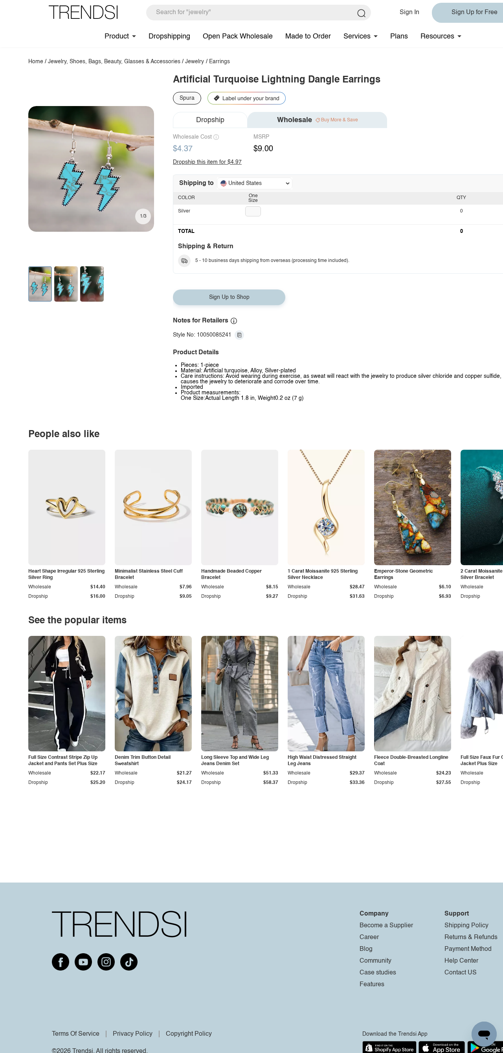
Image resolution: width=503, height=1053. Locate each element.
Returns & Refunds (470, 937)
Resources (437, 36)
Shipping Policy (466, 926)
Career (369, 937)
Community (375, 961)
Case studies (378, 973)
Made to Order (308, 36)
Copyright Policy (189, 1034)
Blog (366, 949)
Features (372, 985)
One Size (253, 198)
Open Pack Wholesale (238, 36)
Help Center (461, 961)
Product (117, 36)
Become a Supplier (386, 926)
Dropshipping (169, 36)
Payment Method (468, 949)
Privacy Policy (132, 1034)
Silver (184, 211)
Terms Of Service (75, 1034)
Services (357, 36)
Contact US (460, 973)
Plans (399, 36)
